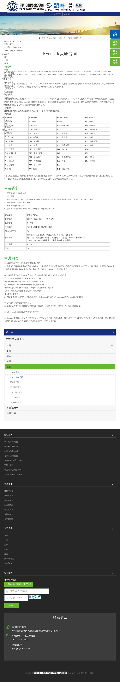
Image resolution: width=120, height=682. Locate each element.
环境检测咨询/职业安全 (13, 460)
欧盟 (60, 38)
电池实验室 (8, 509)
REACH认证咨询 (16, 392)
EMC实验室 (8, 491)
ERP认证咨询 (15, 397)
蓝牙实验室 (8, 495)
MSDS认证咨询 (15, 402)
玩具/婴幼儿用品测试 (12, 469)
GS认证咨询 (14, 382)
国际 (9, 356)
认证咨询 (52, 38)
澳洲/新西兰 (12, 408)
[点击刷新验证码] (35, 597)
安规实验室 (8, 514)
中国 (9, 351)
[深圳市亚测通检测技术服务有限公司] (60, 7)
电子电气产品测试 (11, 442)
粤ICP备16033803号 (86, 673)
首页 (4, 12)
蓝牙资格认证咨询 (11, 446)
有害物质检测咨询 (11, 451)
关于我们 (5, 15)
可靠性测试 (8, 465)
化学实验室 (8, 519)
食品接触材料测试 (11, 456)
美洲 (9, 361)
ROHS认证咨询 (15, 387)
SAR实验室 (8, 505)
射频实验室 (8, 500)
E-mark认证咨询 (72, 38)
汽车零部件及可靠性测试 (14, 474)
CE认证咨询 (14, 371)
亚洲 (9, 345)
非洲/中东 (11, 413)
